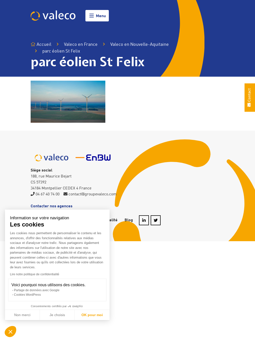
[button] (10, 332)
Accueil (43, 44)
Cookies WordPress (27, 294)
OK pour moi (92, 315)
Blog (129, 220)
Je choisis (57, 315)
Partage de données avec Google (37, 290)
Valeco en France (81, 44)
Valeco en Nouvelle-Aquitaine (139, 44)
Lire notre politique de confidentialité (34, 274)
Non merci (22, 315)
